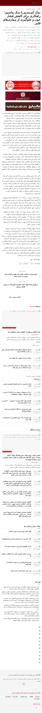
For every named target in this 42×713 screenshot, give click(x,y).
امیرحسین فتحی (34, 462)
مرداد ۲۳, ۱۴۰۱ (27, 498)
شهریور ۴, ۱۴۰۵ (27, 405)
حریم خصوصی (23, 696)
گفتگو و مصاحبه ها (7, 451)
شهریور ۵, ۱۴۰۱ (27, 541)
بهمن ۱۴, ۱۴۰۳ (27, 477)
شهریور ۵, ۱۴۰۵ (26, 334)
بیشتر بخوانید (36, 345)
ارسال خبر (7, 696)
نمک (20, 263)
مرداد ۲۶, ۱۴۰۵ (27, 396)
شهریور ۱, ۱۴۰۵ (27, 360)
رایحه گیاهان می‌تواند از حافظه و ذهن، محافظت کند (24, 332)
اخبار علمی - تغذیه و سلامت (17, 9)
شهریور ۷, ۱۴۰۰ (27, 558)
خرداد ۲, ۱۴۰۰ (27, 518)
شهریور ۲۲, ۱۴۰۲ (26, 533)
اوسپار (39, 681)
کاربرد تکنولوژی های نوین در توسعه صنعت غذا (18, 546)
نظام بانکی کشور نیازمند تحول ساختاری (20, 531)
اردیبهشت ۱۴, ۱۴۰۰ (26, 573)
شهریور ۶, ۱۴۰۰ (27, 508)
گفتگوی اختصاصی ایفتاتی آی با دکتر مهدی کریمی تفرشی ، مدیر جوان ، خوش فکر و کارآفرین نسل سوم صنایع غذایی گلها (17, 514)
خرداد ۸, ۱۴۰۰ (27, 566)
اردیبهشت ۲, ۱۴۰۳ (26, 487)
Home (39, 9)
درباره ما (37, 696)
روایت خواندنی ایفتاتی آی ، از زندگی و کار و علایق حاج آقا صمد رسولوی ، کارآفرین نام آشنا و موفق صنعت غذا (17, 493)
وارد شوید (35, 376)
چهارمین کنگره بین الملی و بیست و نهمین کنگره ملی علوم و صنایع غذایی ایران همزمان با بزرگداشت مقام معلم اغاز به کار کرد (21, 607)
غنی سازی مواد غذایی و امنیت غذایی (20, 570)
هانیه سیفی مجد (32, 46)
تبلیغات (31, 696)
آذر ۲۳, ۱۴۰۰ (27, 548)
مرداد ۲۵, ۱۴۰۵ (27, 388)
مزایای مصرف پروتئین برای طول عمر (20, 358)
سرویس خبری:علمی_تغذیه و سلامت (29, 255)
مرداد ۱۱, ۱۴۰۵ (27, 413)
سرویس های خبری (30, 9)
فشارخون (25, 263)
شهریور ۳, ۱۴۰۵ (27, 354)
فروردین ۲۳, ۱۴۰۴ (25, 462)
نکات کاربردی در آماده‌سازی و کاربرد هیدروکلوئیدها (16, 539)
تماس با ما (15, 696)
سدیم (31, 263)
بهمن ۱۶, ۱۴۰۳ (19, 46)
